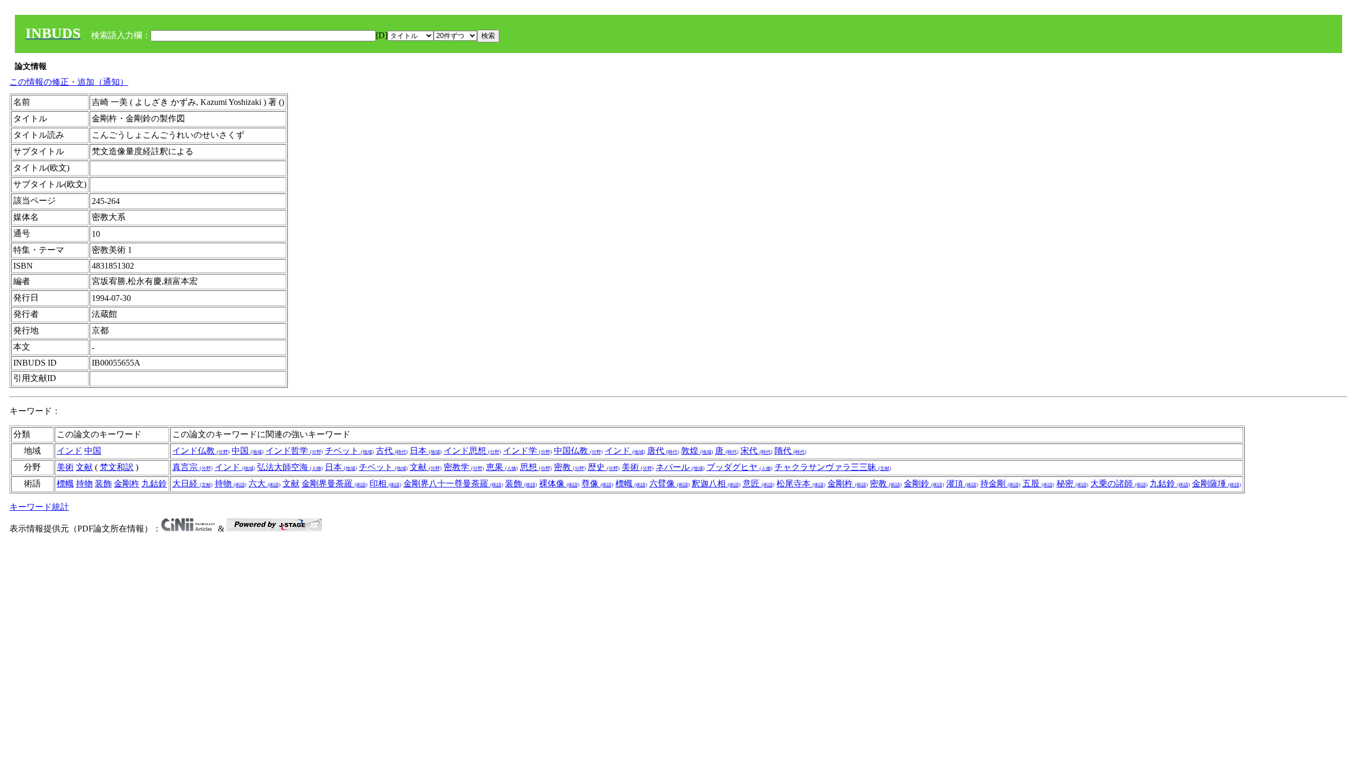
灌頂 (962, 483)
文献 (84, 467)
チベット (349, 450)
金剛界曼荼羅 (334, 483)
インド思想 (472, 450)
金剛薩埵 (1216, 483)
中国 (92, 450)
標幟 (65, 483)
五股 (1038, 483)
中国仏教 (578, 450)
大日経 (192, 483)
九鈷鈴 (154, 483)
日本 (426, 450)
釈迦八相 (716, 483)
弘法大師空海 (290, 467)
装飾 (103, 483)
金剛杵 (126, 483)
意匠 (758, 483)
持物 (84, 483)
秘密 (1072, 483)
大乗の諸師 (1119, 483)
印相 (385, 483)
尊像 (597, 483)
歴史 (604, 467)
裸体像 (559, 483)
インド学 (527, 450)
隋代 (790, 450)
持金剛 (1000, 483)
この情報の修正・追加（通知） (69, 81)
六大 (264, 483)
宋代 (756, 450)
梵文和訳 (117, 467)
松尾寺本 (801, 483)
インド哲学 (294, 450)
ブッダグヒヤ (739, 467)
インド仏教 (201, 450)
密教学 (464, 467)
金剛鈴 (924, 483)
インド (69, 450)
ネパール (680, 467)
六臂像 (669, 483)
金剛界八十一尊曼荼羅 (453, 483)
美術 (65, 467)
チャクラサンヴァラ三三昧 (832, 467)
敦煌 (697, 450)
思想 (536, 467)
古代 (392, 450)
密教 (570, 467)
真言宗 (192, 467)
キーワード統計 (39, 506)
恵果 (502, 467)
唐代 (663, 450)
